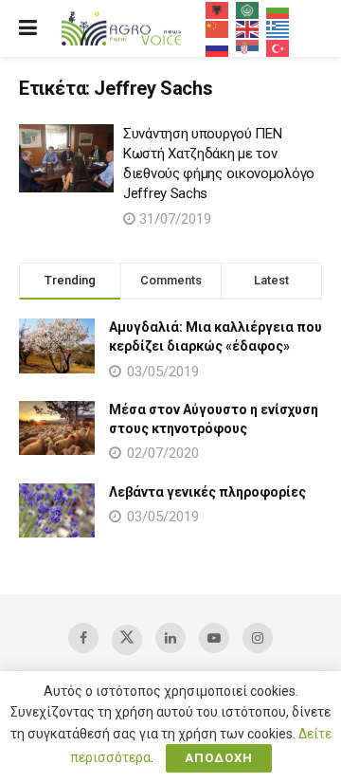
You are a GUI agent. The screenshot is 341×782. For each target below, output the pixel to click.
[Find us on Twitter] (127, 640)
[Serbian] (248, 47)
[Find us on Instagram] (257, 638)
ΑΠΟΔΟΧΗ (219, 758)
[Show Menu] (28, 28)
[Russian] (218, 47)
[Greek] (278, 28)
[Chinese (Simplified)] (218, 28)
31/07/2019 (173, 218)
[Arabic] (248, 9)
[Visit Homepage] (121, 28)
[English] (248, 28)
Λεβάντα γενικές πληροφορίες (207, 492)
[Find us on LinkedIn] (170, 638)
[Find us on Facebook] (83, 638)
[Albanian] (218, 9)
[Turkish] (278, 47)
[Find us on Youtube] (214, 638)
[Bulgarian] (278, 9)
